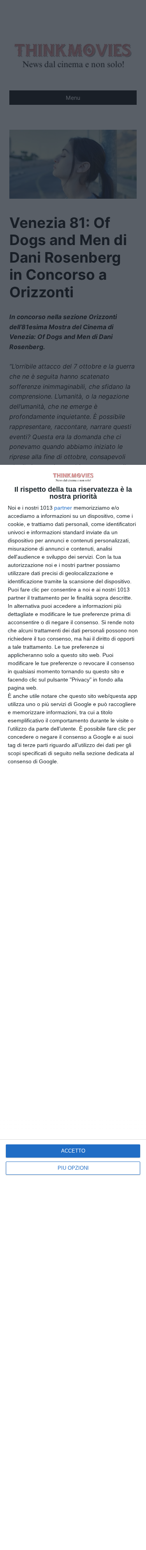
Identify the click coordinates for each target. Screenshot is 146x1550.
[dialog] (73, 1007)
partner (63, 507)
